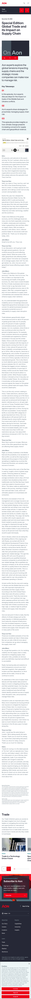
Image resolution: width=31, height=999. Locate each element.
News (3, 933)
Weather (4, 948)
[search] (24, 3)
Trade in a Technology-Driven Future (11, 857)
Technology (5, 945)
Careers (4, 927)
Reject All (15, 992)
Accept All (15, 996)
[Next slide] (9, 869)
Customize (15, 989)
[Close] (29, 963)
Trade (3, 9)
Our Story (4, 924)
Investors (4, 930)
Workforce (5, 952)
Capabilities (18, 924)
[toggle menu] (28, 3)
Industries (17, 927)
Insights (17, 930)
